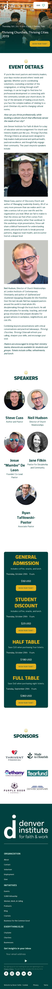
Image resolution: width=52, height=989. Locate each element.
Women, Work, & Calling (13, 901)
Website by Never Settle (12, 984)
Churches (7, 937)
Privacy (35, 985)
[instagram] (12, 973)
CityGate (7, 932)
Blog (6, 910)
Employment (9, 874)
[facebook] (6, 973)
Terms (46, 985)
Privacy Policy (9, 968)
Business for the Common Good (17, 920)
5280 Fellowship (10, 896)
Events (7, 891)
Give (6, 879)
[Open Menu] (13, 5)
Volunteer (8, 869)
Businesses (8, 942)
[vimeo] (29, 973)
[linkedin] (24, 973)
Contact (7, 864)
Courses (7, 915)
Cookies (25, 985)
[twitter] (18, 973)
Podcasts (8, 905)
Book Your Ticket (26, 587)
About (6, 859)
